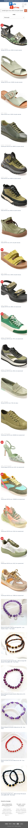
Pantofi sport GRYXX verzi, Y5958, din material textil (12, 595)
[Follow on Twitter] (25, 4)
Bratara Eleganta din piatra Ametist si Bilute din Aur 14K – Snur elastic (13, 695)
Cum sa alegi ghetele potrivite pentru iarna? (7, 805)
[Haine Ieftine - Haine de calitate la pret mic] (14, 5)
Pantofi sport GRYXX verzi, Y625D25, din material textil (13, 499)
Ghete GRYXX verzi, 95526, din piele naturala (11, 210)
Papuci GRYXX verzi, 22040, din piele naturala (11, 114)
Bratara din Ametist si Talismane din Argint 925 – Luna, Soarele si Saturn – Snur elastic (12, 628)
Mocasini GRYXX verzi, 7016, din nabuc (9, 403)
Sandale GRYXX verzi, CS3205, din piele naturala (11, 82)
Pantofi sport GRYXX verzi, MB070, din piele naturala (12, 146)
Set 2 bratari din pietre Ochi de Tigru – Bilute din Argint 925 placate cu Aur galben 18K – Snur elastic (13, 661)
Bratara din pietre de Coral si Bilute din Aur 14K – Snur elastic (12, 761)
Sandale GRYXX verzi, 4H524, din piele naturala (11, 50)
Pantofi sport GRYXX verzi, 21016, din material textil (12, 531)
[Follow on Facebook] (23, 4)
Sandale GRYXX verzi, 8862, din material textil (11, 306)
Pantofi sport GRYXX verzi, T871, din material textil (12, 338)
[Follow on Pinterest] (23, 6)
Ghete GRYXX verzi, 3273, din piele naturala (10, 242)
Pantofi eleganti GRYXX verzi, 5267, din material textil (12, 467)
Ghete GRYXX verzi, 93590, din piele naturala (11, 178)
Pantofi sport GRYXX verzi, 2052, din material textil (12, 370)
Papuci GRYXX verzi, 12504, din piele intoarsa (11, 274)
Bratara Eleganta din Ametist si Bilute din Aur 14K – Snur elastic (13, 728)
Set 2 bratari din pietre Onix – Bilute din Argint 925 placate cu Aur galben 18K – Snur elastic (13, 794)
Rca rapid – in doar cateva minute (21, 805)
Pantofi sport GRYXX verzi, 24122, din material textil (12, 563)
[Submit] (25, 10)
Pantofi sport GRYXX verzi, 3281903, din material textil (12, 435)
